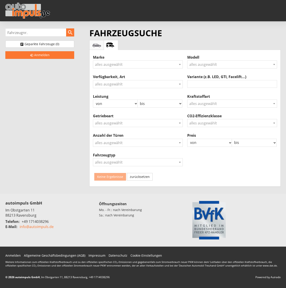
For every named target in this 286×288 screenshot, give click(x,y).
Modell (193, 57)
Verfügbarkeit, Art (109, 76)
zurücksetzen (140, 177)
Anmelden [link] (42, 55)
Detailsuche (96, 45)
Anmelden (13, 255)
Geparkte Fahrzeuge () (42, 44)
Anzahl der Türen (108, 135)
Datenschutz (118, 255)
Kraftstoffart (198, 96)
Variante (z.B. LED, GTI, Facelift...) (216, 76)
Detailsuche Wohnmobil (111, 45)
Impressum (96, 255)
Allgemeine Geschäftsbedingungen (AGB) (54, 255)
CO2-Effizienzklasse (204, 115)
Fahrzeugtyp (104, 155)
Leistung (100, 96)
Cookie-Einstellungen (146, 255)
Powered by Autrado (268, 277)
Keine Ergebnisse (110, 177)
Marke (98, 57)
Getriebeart (103, 115)
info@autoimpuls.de (37, 226)
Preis (191, 135)
